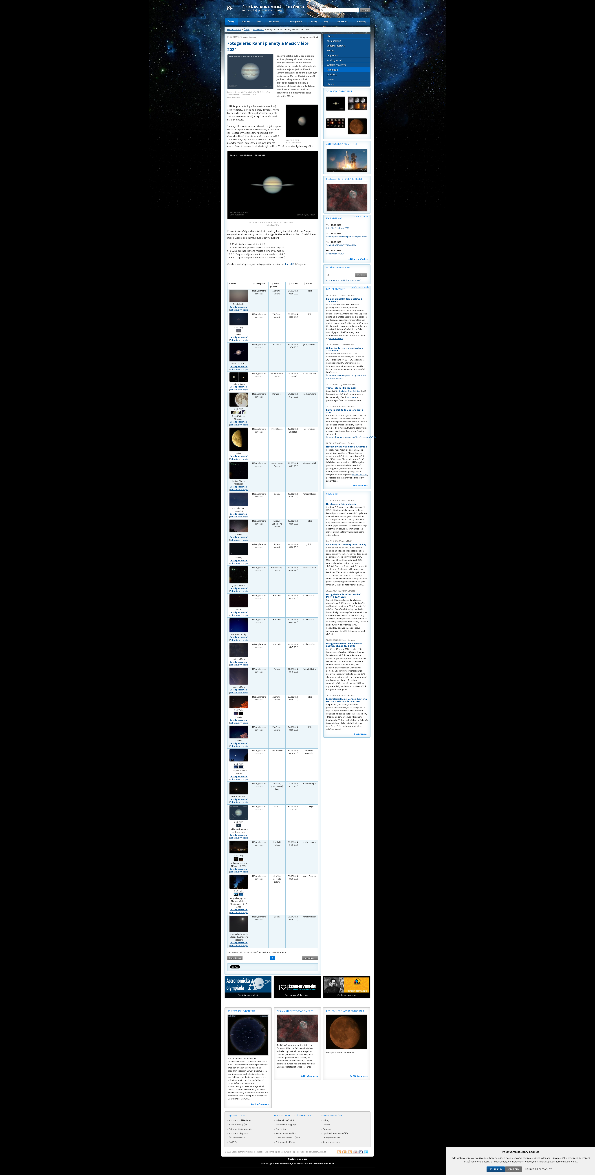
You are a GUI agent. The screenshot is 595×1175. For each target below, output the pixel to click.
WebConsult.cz (326, 1163)
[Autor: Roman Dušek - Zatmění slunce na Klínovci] (335, 123)
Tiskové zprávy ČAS (238, 1124)
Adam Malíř (347, 541)
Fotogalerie (296, 21)
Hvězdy (330, 50)
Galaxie (326, 1124)
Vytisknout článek (310, 37)
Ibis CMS (313, 1163)
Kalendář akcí (334, 218)
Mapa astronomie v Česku (288, 1137)
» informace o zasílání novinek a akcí (343, 280)
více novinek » (360, 485)
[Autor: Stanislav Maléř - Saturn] (335, 104)
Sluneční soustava (336, 45)
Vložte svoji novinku (360, 287)
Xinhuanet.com (336, 338)
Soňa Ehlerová (348, 344)
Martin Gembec (249, 37)
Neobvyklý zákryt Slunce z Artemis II (346, 446)
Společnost (342, 21)
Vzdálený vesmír (335, 60)
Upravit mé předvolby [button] (538, 1169)
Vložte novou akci (361, 216)
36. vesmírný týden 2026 (241, 1011)
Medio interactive (282, 1163)
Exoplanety (332, 55)
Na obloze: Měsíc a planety (341, 504)
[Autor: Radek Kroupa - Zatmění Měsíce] (357, 103)
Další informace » (260, 1104)
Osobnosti (332, 74)
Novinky (246, 21)
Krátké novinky (335, 288)
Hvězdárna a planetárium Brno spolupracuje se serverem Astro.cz (295, 1151)
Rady (326, 21)
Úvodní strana (234, 29)
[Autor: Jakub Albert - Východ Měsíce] (357, 126)
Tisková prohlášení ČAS (240, 1120)
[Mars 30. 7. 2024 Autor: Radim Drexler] (302, 136)
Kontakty (361, 21)
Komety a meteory (331, 1142)
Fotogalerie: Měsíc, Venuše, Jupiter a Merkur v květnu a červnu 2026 (346, 700)
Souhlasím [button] (496, 1169)
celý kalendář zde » (358, 259)
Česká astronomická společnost (247, 1151)
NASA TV (233, 1142)
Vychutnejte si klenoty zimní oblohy (346, 544)
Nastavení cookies (297, 1158)
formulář (289, 264)
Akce (259, 21)
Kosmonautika (334, 40)
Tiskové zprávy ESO (238, 1133)
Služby (314, 21)
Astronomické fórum (285, 1142)
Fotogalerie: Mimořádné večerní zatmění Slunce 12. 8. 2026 (344, 645)
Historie (330, 84)
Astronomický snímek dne (341, 143)
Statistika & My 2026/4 (349, 391)
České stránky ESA (238, 1137)
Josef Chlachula (348, 384)
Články (231, 21)
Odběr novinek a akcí (338, 267)
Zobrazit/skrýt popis (239, 310)
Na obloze (274, 21)
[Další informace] (248, 1035)
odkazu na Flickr (359, 474)
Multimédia (258, 29)
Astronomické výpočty (286, 1124)
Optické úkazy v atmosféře (335, 1133)
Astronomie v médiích (286, 1133)
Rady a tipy (281, 1129)
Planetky (327, 1129)
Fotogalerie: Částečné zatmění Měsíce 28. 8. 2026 (343, 595)
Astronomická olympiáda (240, 1129)
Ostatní (330, 79)
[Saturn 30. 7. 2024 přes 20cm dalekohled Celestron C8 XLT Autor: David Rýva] (272, 218)
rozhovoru (352, 397)
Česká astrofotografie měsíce (344, 178)
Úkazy (330, 36)
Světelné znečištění (336, 64)
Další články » (361, 733)
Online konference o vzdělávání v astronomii (344, 349)
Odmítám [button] (513, 1169)
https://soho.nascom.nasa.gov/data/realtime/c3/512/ (351, 437)
